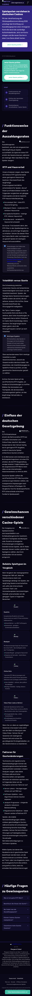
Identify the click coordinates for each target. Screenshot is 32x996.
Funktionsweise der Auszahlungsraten (15, 92)
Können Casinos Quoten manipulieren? (12, 919)
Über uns (7, 982)
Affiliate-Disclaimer (21, 982)
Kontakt (13, 982)
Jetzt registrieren (16, 2)
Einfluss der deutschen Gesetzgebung (16, 99)
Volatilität (20, 978)
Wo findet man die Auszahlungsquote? (10, 911)
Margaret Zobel (16, 949)
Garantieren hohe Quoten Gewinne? (12, 927)
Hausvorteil (12, 978)
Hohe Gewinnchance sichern (17, 992)
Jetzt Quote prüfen (14, 45)
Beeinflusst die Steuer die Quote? (15, 903)
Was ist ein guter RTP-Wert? (13, 898)
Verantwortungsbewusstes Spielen (16, 984)
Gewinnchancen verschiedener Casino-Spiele (18, 106)
